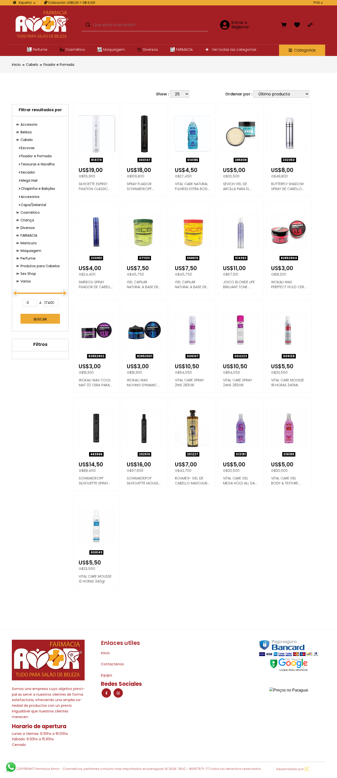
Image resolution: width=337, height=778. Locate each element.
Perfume (40, 49)
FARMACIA (184, 49)
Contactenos (112, 664)
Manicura (28, 243)
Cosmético (75, 49)
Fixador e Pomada (58, 64)
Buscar (40, 319)
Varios (25, 281)
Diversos (150, 49)
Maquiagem (114, 49)
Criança (26, 220)
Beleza (25, 132)
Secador (28, 172)
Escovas (28, 147)
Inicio (16, 64)
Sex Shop (27, 273)
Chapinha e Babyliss (38, 188)
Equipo (106, 675)
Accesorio (28, 124)
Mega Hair (29, 180)
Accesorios (30, 196)
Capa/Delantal (33, 204)
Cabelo (32, 64)
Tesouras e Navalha (38, 164)
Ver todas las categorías (233, 49)
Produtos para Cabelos (39, 266)
